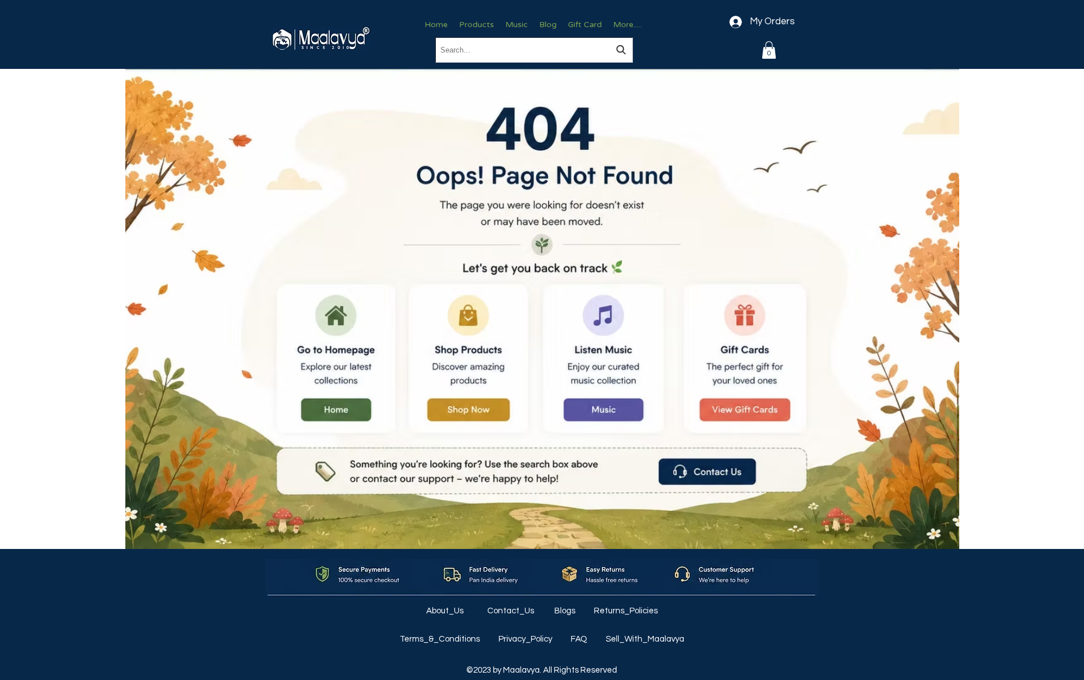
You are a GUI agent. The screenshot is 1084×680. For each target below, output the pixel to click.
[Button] (335, 359)
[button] (769, 50)
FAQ (580, 639)
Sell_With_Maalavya (645, 639)
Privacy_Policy (526, 639)
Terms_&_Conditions (441, 639)
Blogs (565, 611)
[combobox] (534, 50)
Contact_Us (511, 611)
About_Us (445, 611)
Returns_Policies (626, 611)
